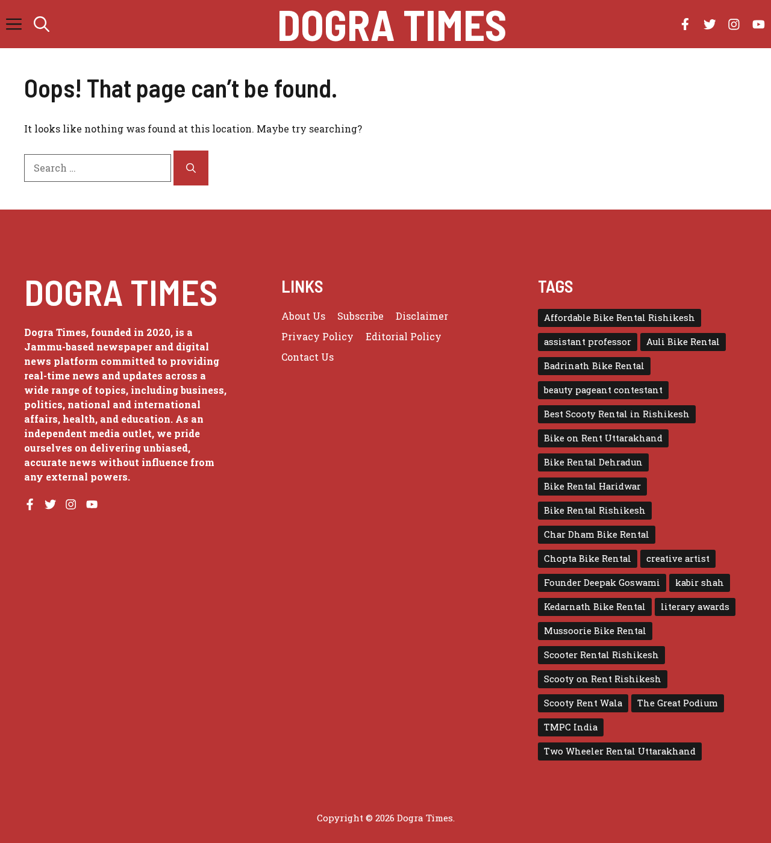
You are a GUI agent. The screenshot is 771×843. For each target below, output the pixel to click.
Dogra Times (392, 24)
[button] (41, 24)
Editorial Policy (404, 336)
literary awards (695, 606)
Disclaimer (422, 316)
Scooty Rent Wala (583, 703)
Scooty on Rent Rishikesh (602, 679)
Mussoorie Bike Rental (595, 630)
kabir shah (699, 582)
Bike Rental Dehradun (593, 462)
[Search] (190, 168)
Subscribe (360, 316)
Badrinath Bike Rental (594, 366)
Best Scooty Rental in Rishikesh (617, 414)
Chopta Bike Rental (587, 558)
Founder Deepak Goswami (602, 582)
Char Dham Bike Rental (596, 534)
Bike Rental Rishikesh (595, 510)
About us (303, 316)
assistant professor (587, 341)
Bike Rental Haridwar (592, 486)
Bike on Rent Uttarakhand (603, 438)
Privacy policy (317, 336)
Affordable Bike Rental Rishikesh (619, 317)
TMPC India (571, 727)
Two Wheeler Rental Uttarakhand (620, 751)
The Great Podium (677, 703)
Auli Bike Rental (683, 341)
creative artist (678, 558)
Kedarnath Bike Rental (595, 606)
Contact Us (307, 356)
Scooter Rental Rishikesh (601, 655)
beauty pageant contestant (603, 390)
